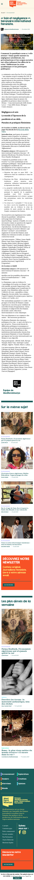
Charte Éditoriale (8, 840)
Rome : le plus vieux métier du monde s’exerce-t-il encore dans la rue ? (17, 752)
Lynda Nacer (4, 442)
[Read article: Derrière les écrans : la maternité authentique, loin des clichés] (17, 677)
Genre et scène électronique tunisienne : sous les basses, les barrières (15, 544)
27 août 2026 (18, 706)
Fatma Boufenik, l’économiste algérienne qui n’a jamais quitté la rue (15, 439)
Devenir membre (7, 834)
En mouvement (10, 13)
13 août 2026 (14, 477)
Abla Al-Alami (4, 512)
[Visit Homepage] (18, 4)
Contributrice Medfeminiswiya (10, 757)
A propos (5, 826)
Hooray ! (17, 878)
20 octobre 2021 (26, 29)
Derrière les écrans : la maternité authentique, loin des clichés (15, 701)
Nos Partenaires (7, 837)
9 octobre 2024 (25, 757)
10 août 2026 (14, 512)
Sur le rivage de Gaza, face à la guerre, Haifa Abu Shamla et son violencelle (14, 509)
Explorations (5, 748)
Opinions (4, 697)
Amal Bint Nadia (5, 546)
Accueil (3, 13)
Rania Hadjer (4, 477)
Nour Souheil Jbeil (6, 706)
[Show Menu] (2, 4)
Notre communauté (8, 831)
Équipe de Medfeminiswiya (11, 29)
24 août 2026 (14, 442)
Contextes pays (7, 828)
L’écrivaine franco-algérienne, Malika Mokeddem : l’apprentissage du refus (14, 474)
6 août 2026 (16, 546)
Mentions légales (7, 843)
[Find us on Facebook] (20, 832)
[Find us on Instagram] (24, 832)
